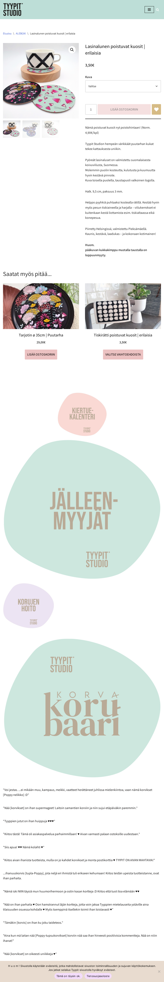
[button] (72, 49)
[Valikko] (149, 9)
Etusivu (7, 33)
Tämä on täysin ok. (68, 976)
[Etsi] (157, 9)
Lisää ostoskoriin (124, 109)
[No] (159, 971)
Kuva (88, 77)
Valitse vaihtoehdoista (123, 354)
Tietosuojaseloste (98, 976)
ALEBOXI (21, 33)
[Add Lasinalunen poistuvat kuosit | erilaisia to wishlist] (156, 109)
